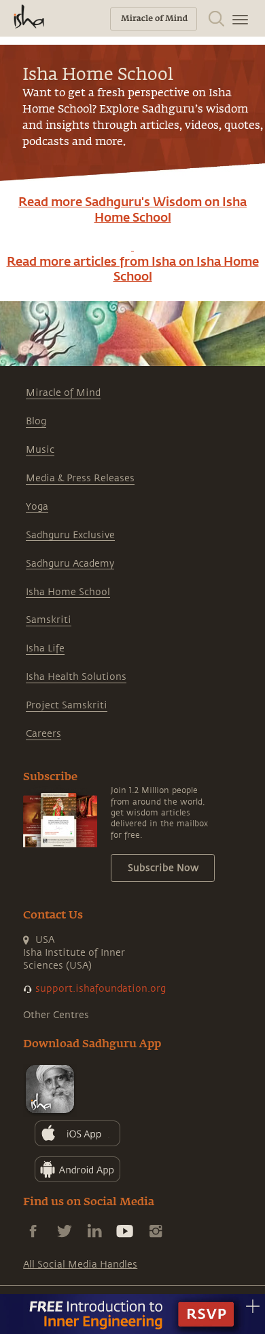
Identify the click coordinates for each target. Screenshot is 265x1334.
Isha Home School (68, 592)
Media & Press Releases (80, 478)
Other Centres (56, 1015)
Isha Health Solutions (76, 677)
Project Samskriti (66, 705)
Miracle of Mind (63, 393)
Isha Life (45, 648)
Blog (36, 421)
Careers (43, 734)
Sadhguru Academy (70, 564)
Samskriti (48, 620)
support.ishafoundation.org (100, 989)
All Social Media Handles (80, 1264)
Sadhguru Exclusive (70, 535)
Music (40, 450)
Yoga (37, 507)
